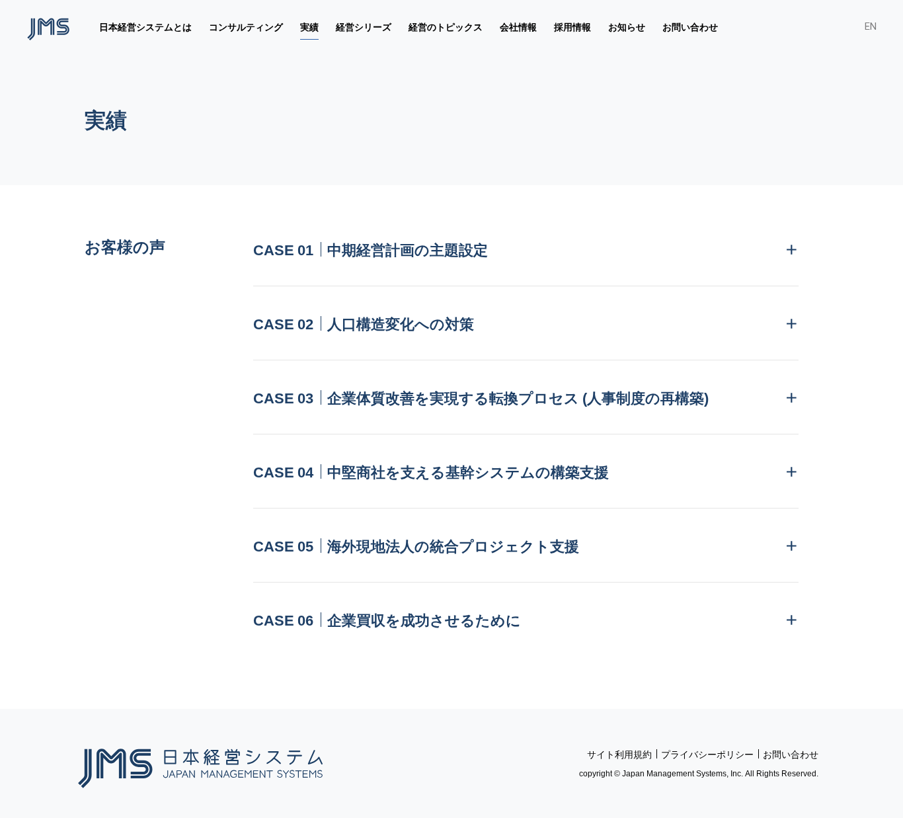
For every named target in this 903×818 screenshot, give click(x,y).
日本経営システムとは (145, 26)
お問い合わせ (690, 26)
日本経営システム (200, 763)
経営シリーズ (363, 26)
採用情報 (572, 26)
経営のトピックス (446, 26)
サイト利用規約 (619, 753)
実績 (309, 26)
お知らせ (626, 26)
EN (871, 26)
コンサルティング (246, 26)
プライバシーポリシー (707, 753)
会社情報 (518, 26)
